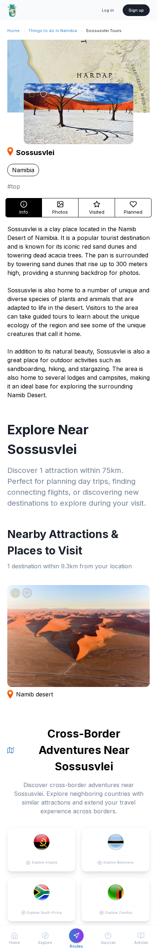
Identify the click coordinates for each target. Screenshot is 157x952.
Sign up (136, 10)
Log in (108, 10)
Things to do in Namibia (52, 30)
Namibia (23, 170)
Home (13, 30)
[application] (78, 76)
